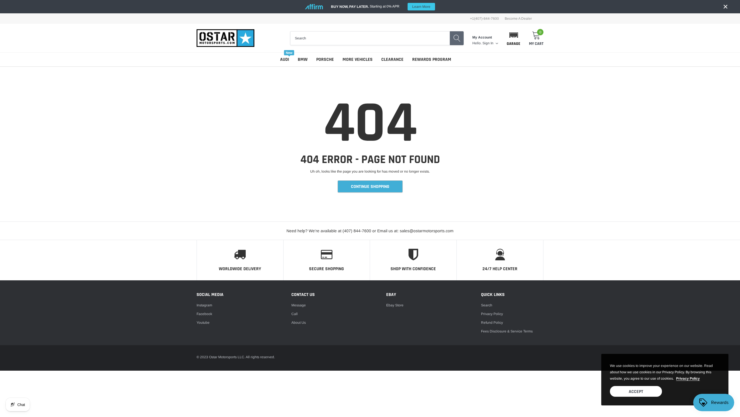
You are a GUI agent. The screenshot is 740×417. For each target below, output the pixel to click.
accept (636, 392)
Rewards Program (431, 59)
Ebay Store (395, 305)
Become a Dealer (518, 18)
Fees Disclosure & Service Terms (507, 331)
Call (294, 314)
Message (298, 305)
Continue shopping (370, 187)
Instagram (204, 305)
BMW (303, 59)
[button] (513, 38)
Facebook (204, 314)
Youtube (203, 323)
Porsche (325, 59)
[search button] (457, 38)
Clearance (392, 59)
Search (486, 305)
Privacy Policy (492, 314)
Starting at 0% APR (380, 6)
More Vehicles (358, 59)
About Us (298, 323)
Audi (284, 59)
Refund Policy (492, 323)
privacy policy (688, 378)
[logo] (225, 38)
